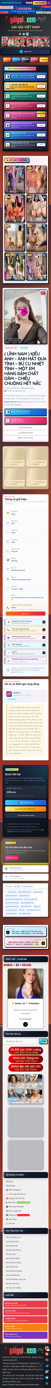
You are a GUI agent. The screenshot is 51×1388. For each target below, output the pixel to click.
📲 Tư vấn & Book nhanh (26, 802)
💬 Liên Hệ (10, 1223)
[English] (11, 965)
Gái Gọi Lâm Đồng (13, 1288)
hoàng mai (37, 906)
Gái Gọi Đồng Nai (13, 1275)
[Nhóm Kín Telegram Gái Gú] (25, 1059)
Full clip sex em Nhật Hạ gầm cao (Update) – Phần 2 (36, 277)
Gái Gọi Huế (11, 1254)
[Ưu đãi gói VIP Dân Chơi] (25, 1050)
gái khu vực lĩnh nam (31, 899)
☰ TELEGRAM (16, 59)
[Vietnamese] (29, 965)
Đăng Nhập (10, 1185)
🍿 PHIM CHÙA (25, 59)
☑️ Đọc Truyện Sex (13, 1211)
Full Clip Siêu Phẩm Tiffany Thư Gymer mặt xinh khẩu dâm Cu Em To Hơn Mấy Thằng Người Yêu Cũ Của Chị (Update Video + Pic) (36, 219)
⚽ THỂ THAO (43, 59)
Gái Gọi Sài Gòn (12, 1241)
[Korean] (20, 965)
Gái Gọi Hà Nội (12, 1246)
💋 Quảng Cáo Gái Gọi (15, 1198)
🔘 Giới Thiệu (11, 1219)
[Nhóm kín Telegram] (46, 1377)
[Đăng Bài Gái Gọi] (25, 1067)
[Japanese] (14, 965)
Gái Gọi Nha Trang (13, 1262)
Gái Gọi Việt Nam (25, 27)
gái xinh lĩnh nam (26, 906)
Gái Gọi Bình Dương (14, 1271)
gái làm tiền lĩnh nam (12, 902)
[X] (30, 34)
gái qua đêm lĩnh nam (12, 906)
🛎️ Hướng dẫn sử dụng (25, 433)
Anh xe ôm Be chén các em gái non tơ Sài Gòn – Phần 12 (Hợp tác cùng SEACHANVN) (14, 219)
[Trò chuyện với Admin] (46, 1360)
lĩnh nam (21, 910)
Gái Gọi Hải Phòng (13, 1250)
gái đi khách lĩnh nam (25, 892)
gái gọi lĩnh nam (24, 895)
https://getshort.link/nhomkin (27, 1384)
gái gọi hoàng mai (11, 895)
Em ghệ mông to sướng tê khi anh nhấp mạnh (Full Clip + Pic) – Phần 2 (36, 190)
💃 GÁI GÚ (34, 59)
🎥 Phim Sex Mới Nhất (15, 1206)
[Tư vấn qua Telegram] (46, 1365)
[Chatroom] (46, 1354)
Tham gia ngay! (40, 3)
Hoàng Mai (28, 886)
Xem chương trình (12, 858)
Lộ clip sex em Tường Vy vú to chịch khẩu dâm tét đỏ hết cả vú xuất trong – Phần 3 (35, 248)
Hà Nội (17, 886)
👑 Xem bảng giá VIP (25, 428)
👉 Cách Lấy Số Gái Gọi (15, 1194)
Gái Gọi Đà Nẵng (12, 1258)
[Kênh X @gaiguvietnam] (46, 1383)
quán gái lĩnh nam (11, 913)
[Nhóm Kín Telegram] (27, 34)
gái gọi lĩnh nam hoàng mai (14, 899)
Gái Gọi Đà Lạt (12, 1267)
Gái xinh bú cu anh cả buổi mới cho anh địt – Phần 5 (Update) (14, 248)
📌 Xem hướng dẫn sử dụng (25, 815)
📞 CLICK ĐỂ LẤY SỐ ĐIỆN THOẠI (25, 809)
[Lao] (23, 965)
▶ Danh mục (18, 1202)
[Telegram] (23, 34)
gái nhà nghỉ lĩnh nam (27, 902)
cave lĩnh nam (12, 892)
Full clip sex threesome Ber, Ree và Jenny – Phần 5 (14, 190)
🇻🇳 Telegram (17, 1215)
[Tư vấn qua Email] (46, 1371)
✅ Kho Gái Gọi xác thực (25, 438)
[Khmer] (17, 965)
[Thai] (26, 965)
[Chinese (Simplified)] (5, 965)
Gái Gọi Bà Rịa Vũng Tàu (16, 1279)
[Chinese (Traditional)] (8, 965)
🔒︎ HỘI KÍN (7, 59)
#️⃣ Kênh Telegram (13, 1190)
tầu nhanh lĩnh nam (24, 913)
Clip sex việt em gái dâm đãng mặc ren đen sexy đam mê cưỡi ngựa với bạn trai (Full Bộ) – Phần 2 (14, 277)
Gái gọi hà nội (38, 892)
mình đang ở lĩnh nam (33, 910)
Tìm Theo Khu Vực (13, 1237)
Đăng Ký (9, 1181)
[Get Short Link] (20, 34)
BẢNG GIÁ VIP (25, 613)
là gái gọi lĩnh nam (11, 910)
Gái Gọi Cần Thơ (12, 1283)
